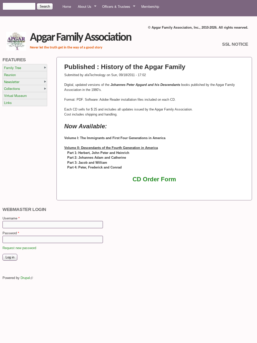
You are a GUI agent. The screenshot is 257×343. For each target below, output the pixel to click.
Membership (150, 6)
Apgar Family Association (80, 37)
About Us (83, 6)
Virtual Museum (15, 95)
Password (11, 233)
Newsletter (11, 81)
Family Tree (12, 67)
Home (66, 6)
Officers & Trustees (114, 6)
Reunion (10, 74)
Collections (12, 88)
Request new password (19, 248)
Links (8, 102)
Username (11, 218)
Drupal (27, 278)
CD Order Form (154, 179)
